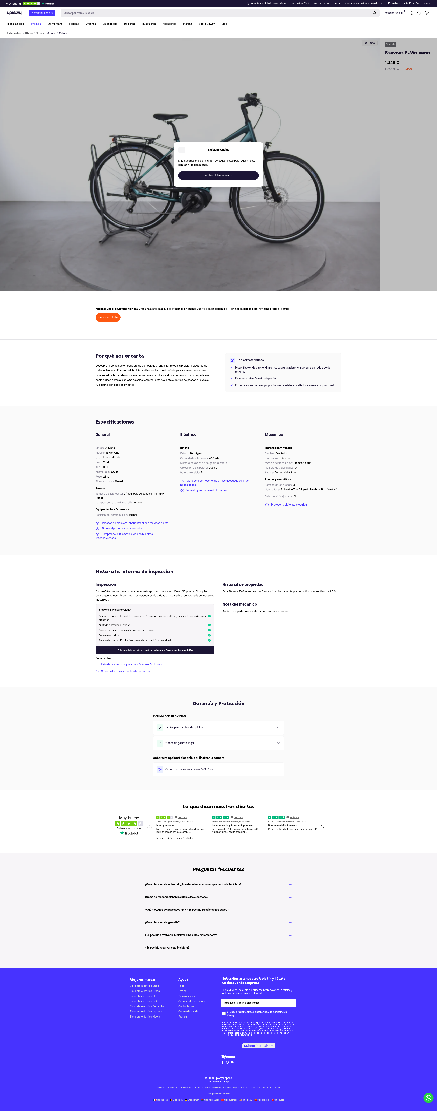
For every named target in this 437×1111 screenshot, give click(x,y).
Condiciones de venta (269, 1088)
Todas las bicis (14, 33)
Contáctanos (186, 1006)
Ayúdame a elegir (394, 13)
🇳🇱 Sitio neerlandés (210, 1100)
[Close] (221, 2)
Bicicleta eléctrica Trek (143, 1001)
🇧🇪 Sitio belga (176, 1100)
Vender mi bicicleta (42, 13)
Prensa (182, 1016)
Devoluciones (186, 996)
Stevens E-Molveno (57, 33)
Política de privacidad (167, 1088)
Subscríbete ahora (259, 1046)
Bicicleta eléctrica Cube (144, 986)
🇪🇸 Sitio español (261, 1100)
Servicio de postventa (191, 1001)
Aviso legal (232, 1088)
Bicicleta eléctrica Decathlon (147, 1006)
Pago (181, 986)
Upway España (223, 1078)
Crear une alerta (108, 317)
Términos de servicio (214, 1088)
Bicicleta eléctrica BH (143, 996)
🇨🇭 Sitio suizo (277, 1100)
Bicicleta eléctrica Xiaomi (145, 1016)
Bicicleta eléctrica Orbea (145, 991)
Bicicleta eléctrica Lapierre (146, 1011)
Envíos (182, 991)
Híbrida (29, 33)
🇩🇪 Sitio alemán (192, 1100)
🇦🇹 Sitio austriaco (229, 1100)
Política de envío (248, 1088)
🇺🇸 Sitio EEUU (245, 1100)
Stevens (40, 33)
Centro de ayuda (188, 1011)
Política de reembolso (191, 1088)
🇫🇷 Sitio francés (160, 1100)
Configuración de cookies (218, 1094)
